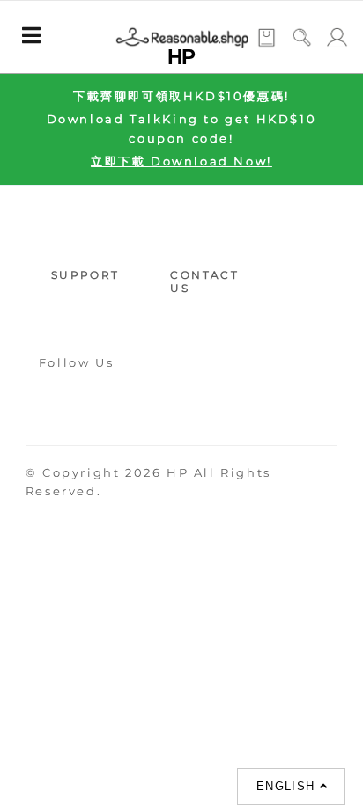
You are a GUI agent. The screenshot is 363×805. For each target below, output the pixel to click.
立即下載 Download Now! (181, 161)
